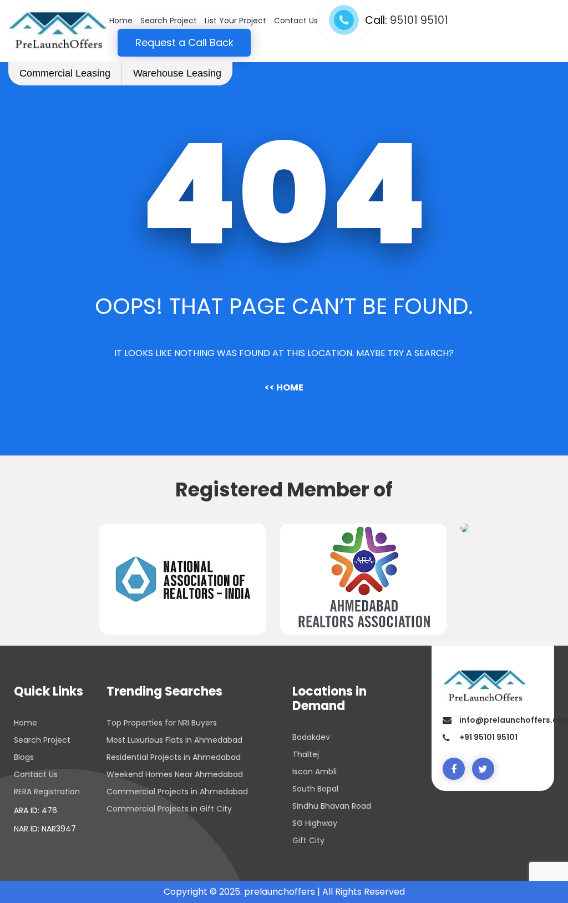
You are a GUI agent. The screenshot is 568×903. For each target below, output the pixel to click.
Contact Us (296, 20)
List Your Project (235, 20)
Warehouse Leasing (177, 73)
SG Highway (314, 823)
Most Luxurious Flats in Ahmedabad (174, 740)
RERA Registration (47, 791)
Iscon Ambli (314, 771)
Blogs (24, 757)
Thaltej (305, 754)
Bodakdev (311, 737)
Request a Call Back (184, 42)
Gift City (308, 840)
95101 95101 (419, 20)
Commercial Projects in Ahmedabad (177, 791)
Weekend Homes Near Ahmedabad (174, 774)
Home (121, 20)
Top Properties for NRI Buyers (161, 723)
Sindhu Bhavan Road (331, 806)
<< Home (284, 387)
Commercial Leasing (64, 73)
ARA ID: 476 (35, 810)
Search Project (168, 20)
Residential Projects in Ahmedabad (173, 757)
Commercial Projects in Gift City (169, 809)
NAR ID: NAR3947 (45, 828)
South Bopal (315, 789)
